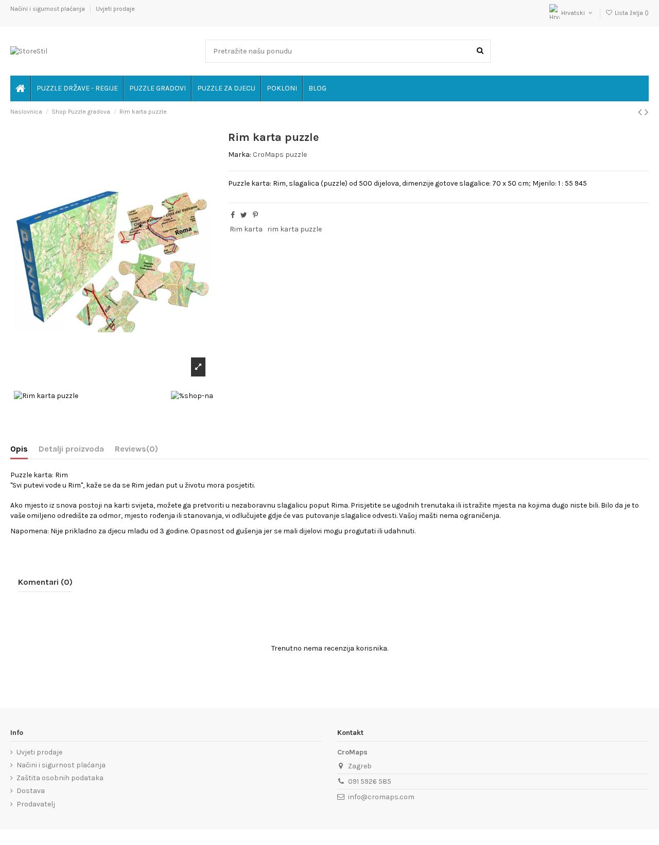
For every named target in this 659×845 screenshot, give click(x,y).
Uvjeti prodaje (115, 8)
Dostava (30, 790)
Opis (19, 449)
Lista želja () (631, 12)
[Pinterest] (255, 215)
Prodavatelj (35, 804)
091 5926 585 (369, 781)
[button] (281, 88)
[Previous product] (641, 112)
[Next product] (647, 112)
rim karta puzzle (294, 229)
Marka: (239, 154)
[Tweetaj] (243, 215)
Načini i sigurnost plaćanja (48, 8)
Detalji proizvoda (71, 449)
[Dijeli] (233, 215)
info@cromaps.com (381, 797)
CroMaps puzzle (280, 154)
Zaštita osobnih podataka (59, 778)
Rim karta (246, 229)
